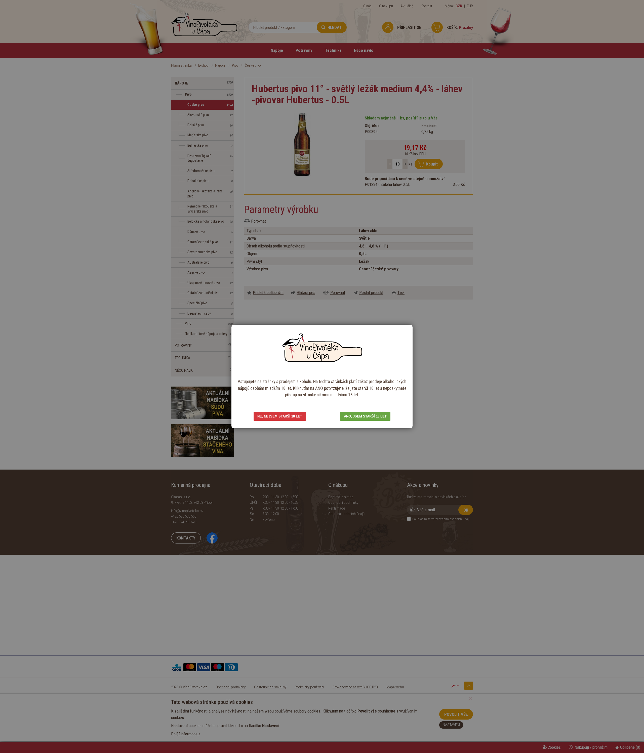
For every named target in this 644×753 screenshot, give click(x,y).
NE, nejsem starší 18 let (279, 416)
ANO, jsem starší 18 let (365, 416)
